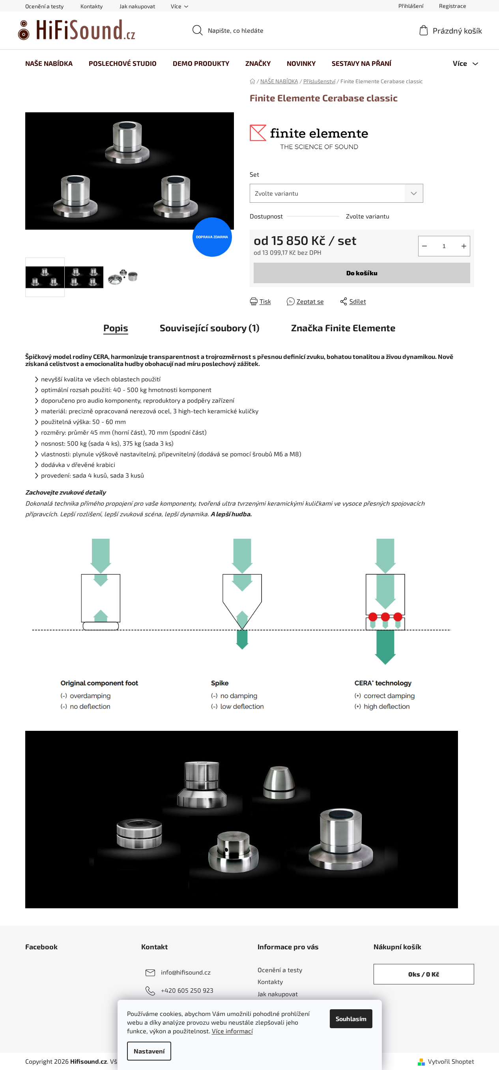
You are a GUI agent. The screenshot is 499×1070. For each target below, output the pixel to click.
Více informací (232, 1031)
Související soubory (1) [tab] (210, 327)
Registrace (452, 5)
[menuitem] (48, 63)
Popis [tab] (115, 327)
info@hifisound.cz (186, 972)
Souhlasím (351, 1018)
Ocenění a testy (44, 6)
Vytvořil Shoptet (451, 1061)
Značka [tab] (343, 327)
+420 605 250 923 (187, 990)
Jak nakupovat (137, 6)
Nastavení (149, 1051)
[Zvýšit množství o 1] (464, 246)
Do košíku (362, 272)
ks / (423, 974)
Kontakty (91, 6)
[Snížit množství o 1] (424, 246)
